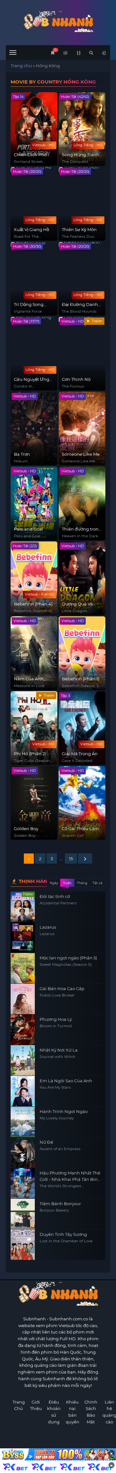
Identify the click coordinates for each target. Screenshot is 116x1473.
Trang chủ (21, 65)
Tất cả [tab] (97, 883)
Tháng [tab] (82, 883)
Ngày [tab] (54, 883)
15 (71, 858)
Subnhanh (34, 1318)
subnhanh (58, 21)
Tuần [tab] (67, 883)
